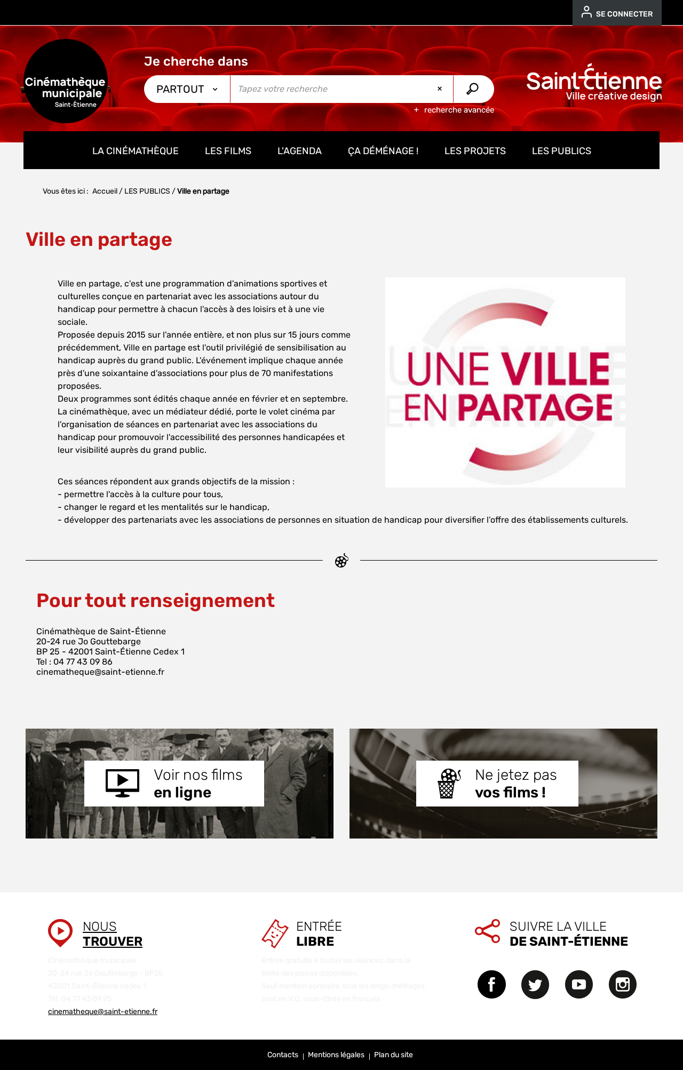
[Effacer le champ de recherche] (441, 89)
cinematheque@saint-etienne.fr (100, 672)
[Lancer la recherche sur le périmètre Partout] (473, 89)
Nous (112, 934)
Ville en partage (89, 283)
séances (91, 481)
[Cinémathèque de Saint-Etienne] (65, 81)
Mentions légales (336, 1054)
